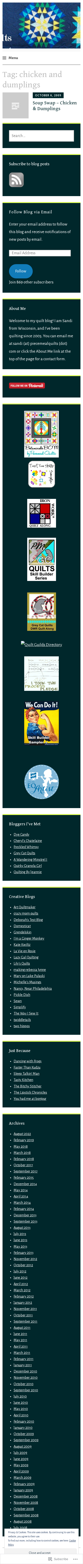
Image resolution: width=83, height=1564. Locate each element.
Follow (20, 271)
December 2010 (25, 1371)
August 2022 (22, 1134)
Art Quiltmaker (25, 907)
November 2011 (25, 1309)
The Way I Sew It (26, 1013)
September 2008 (26, 1515)
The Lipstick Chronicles (30, 1092)
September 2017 (26, 1171)
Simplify (20, 1007)
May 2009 (21, 1465)
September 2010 (26, 1390)
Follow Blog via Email (30, 212)
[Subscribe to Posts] (16, 186)
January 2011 (23, 1365)
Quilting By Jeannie (28, 872)
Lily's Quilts (22, 963)
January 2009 (23, 1490)
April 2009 (21, 1471)
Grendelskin (22, 932)
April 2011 (21, 1346)
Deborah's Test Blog (28, 920)
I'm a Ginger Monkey (29, 938)
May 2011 (20, 1340)
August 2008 (23, 1521)
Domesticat (22, 926)
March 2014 (22, 1202)
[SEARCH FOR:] (41, 136)
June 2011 (20, 1334)
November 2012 (25, 1259)
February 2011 (23, 1359)
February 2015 (24, 1177)
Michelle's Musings (27, 982)
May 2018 (21, 1146)
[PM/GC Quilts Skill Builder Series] (41, 580)
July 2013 (20, 1234)
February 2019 (24, 1140)
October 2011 (23, 1315)
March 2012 (22, 1290)
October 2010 (23, 1384)
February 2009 (24, 1484)
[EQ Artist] (41, 798)
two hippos (22, 1026)
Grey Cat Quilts (24, 853)
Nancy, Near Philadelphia (33, 988)
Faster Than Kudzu (27, 1067)
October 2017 (23, 1165)
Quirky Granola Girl (28, 866)
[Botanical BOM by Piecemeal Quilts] (41, 456)
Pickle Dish (22, 995)
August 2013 (22, 1227)
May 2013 (20, 1246)
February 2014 (24, 1209)
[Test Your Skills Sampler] (41, 487)
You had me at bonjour (30, 1099)
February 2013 (23, 1253)
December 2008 (26, 1496)
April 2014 (21, 1196)
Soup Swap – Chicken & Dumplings (55, 106)
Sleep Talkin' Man (26, 1073)
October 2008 (24, 1509)
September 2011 (25, 1321)
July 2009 (20, 1453)
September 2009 (26, 1440)
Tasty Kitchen (23, 1080)
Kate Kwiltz (22, 944)
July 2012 (20, 1271)
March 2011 (22, 1353)
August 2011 (22, 1328)
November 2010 (26, 1377)
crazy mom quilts (26, 913)
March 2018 (22, 1153)
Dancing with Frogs (28, 1061)
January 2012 (23, 1302)
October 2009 (24, 1434)
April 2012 (21, 1284)
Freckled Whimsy (26, 847)
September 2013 (25, 1221)
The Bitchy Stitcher (28, 1086)
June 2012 (20, 1277)
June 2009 (21, 1459)
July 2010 (20, 1396)
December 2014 (25, 1184)
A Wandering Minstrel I (30, 859)
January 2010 (23, 1428)
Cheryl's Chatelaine (28, 841)
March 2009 (22, 1477)
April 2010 (21, 1415)
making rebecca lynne (30, 970)
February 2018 (24, 1159)
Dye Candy (21, 834)
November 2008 (26, 1502)
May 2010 (21, 1409)
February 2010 (24, 1421)
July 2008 (20, 1528)
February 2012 (24, 1296)
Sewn (18, 1001)
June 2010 (21, 1402)
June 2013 (20, 1240)
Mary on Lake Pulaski (29, 976)
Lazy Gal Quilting (26, 957)
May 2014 (21, 1190)
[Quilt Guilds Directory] (41, 645)
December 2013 (25, 1215)
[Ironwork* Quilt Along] (41, 526)
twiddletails (22, 1020)
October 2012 (23, 1265)
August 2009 (23, 1446)
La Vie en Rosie (25, 951)
